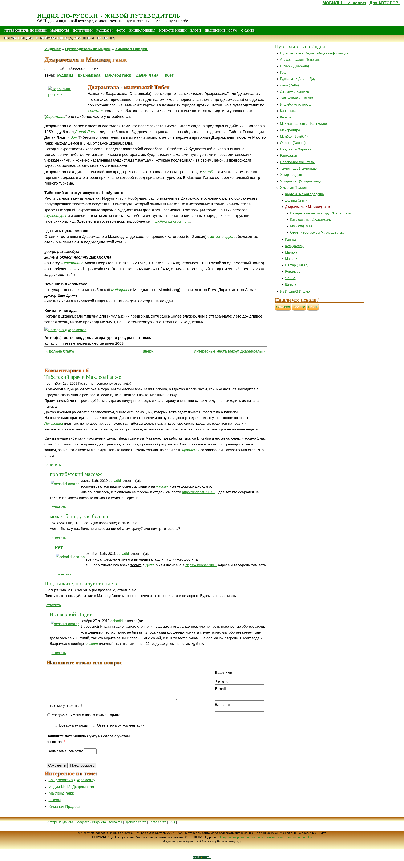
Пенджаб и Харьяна (295, 149)
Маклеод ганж (118, 75)
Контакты (115, 822)
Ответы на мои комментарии (120, 725)
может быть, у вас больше (79, 516)
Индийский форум (221, 30)
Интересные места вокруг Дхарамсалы (321, 213)
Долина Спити (296, 200)
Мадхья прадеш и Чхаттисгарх (304, 123)
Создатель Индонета (91, 822)
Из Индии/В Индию (295, 291)
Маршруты (59, 30)
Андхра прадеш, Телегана (300, 59)
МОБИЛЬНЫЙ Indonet (344, 3)
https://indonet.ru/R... (198, 492)
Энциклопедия (142, 30)
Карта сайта (157, 822)
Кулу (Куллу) (294, 246)
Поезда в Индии (18, 38)
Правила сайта (135, 822)
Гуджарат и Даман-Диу (297, 79)
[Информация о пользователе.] (65, 484)
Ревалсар (292, 271)
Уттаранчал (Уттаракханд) (300, 181)
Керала (285, 117)
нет (59, 546)
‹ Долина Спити (60, 351)
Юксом (55, 800)
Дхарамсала (89, 75)
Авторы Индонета (60, 822)
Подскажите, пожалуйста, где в (80, 583)
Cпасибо (283, 307)
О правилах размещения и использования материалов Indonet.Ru (266, 837)
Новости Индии (173, 30)
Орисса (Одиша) (293, 143)
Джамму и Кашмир (294, 91)
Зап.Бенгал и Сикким (296, 98)
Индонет (52, 49)
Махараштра (290, 130)
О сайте (247, 30)
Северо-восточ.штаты (297, 162)
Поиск (313, 307)
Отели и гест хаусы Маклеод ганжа (317, 232)
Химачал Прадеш (131, 49)
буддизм (65, 75)
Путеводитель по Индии (25, 30)
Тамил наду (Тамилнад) (298, 168)
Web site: (223, 705)
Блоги (195, 30)
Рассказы (104, 30)
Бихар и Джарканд (294, 66)
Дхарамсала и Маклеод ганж (307, 207)
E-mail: (221, 689)
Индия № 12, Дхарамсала (71, 787)
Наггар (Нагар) (296, 265)
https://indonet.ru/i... (201, 565)
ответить (53, 465)
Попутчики (83, 30)
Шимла (290, 284)
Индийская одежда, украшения (65, 38)
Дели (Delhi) (289, 85)
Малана (291, 252)
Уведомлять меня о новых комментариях (85, 715)
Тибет (168, 75)
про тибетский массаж (76, 473)
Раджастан (288, 155)
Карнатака (288, 111)
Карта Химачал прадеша (304, 194)
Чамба (290, 278)
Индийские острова (295, 104)
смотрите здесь (221, 236)
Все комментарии (73, 725)
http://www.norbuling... (171, 221)
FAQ (172, 822)
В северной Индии (71, 614)
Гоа (283, 72)
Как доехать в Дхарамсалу (72, 780)
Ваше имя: (224, 673)
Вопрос (299, 307)
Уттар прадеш (291, 175)
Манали (291, 258)
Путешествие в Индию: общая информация (314, 53)
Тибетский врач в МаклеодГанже (82, 376)
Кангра (290, 239)
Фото (120, 30)
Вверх (147, 351)
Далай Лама (147, 75)
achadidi (51, 69)
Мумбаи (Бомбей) (294, 136)
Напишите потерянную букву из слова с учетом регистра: (88, 739)
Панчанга (106, 38)
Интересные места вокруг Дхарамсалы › (229, 351)
